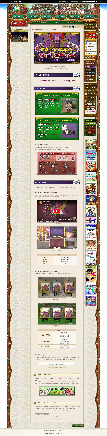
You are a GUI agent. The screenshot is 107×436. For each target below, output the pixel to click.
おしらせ (18, 17)
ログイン (19, 23)
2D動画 (16, 31)
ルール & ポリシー (64, 1)
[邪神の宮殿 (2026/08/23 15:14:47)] (19, 37)
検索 (96, 1)
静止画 (22, 31)
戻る (57, 420)
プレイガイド (32, 17)
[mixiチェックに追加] (77, 27)
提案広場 (61, 17)
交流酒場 (46, 17)
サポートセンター (76, 1)
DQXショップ (89, 17)
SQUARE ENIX (15, 1)
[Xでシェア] (73, 27)
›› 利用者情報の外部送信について (50, 430)
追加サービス (75, 17)
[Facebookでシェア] (70, 27)
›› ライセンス (60, 430)
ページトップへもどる (78, 425)
